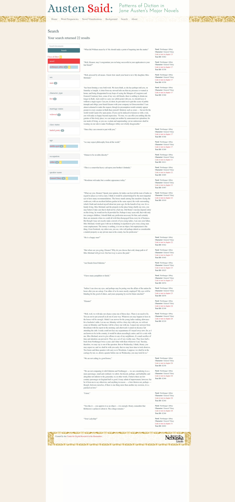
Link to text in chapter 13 (164, 54)
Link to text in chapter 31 (164, 423)
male (51, 83)
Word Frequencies (69, 18)
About (134, 18)
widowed (53, 114)
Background (111, 18)
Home (54, 18)
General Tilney (55, 178)
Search (124, 18)
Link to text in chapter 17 (164, 67)
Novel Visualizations (92, 18)
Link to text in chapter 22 (164, 172)
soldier (52, 162)
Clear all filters (54, 56)
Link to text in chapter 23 (164, 268)
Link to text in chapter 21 (164, 159)
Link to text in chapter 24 (164, 306)
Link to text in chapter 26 (164, 318)
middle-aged (54, 146)
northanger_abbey (57, 67)
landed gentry (55, 130)
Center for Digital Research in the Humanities (84, 436)
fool (51, 98)
